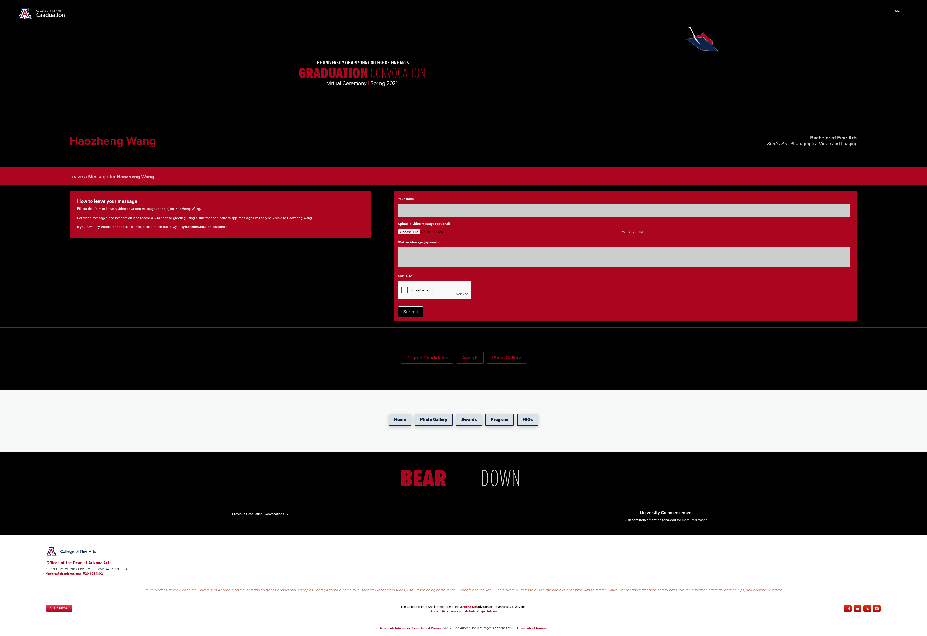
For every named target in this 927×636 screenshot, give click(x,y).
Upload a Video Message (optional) (424, 224)
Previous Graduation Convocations (258, 513)
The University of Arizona (529, 628)
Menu (899, 12)
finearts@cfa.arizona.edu (63, 573)
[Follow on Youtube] (877, 608)
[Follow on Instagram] (848, 608)
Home (400, 420)
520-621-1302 (93, 573)
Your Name (408, 199)
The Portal (59, 608)
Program (499, 420)
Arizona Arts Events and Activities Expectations (463, 611)
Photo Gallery (506, 357)
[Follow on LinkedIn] (857, 608)
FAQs (527, 420)
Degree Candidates (427, 357)
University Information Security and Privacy (410, 628)
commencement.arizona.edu (654, 520)
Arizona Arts (469, 606)
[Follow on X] (867, 608)
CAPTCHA (405, 276)
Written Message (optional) (418, 242)
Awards (470, 357)
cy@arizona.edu (193, 226)
